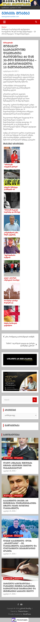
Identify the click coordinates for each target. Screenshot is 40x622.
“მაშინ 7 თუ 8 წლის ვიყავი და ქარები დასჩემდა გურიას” (20, 344)
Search (35, 399)
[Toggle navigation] (4, 21)
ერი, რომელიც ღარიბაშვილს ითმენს (19, 337)
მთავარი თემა (8, 458)
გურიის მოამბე (16, 13)
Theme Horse (23, 611)
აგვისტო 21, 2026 (9, 554)
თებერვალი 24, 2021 (10, 71)
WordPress (27, 614)
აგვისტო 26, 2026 (9, 471)
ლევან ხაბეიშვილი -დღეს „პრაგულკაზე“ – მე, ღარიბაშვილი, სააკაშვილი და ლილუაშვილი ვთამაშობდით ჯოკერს (20, 546)
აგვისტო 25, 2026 (9, 511)
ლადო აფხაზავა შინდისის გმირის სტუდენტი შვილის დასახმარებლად (17, 465)
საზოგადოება (8, 43)
